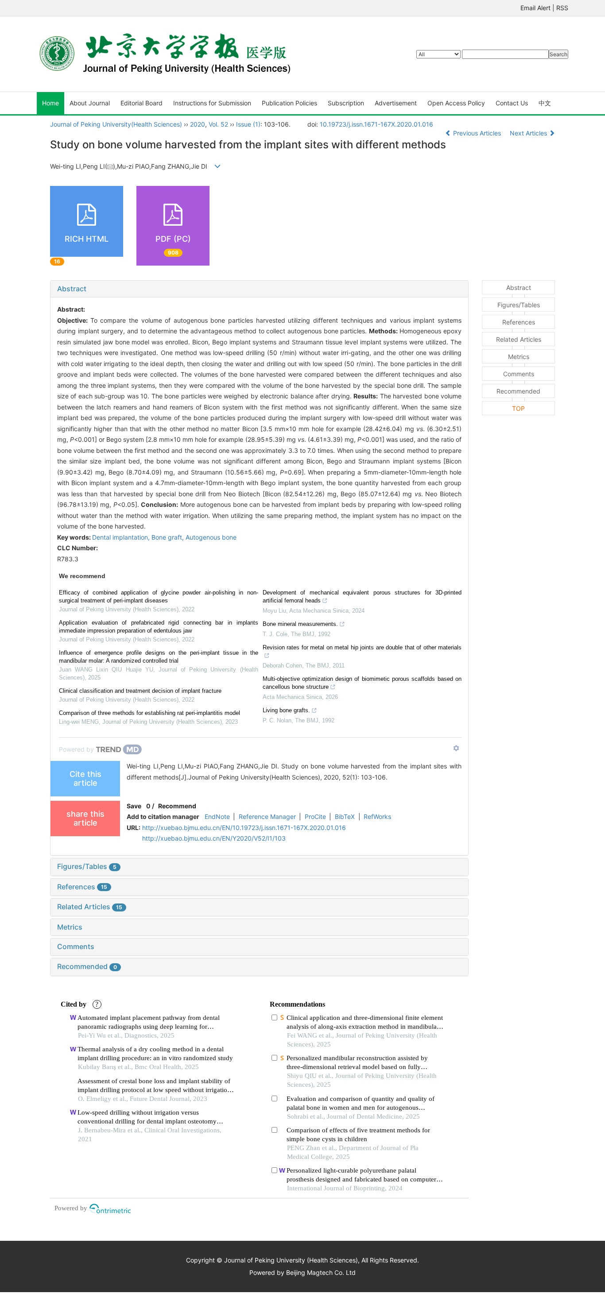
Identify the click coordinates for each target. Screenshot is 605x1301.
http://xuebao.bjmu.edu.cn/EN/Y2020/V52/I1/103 (214, 838)
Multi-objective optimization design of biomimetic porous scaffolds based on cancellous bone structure (362, 683)
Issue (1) (248, 124)
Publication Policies (289, 103)
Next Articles (529, 133)
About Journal (90, 103)
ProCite (315, 816)
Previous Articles (477, 133)
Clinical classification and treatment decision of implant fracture (140, 690)
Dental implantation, (121, 537)
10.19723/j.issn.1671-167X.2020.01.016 (376, 124)
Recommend (177, 806)
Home (50, 103)
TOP (518, 408)
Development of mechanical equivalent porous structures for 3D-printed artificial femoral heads (362, 596)
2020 (197, 124)
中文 (545, 103)
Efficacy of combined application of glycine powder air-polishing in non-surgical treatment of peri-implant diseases (158, 596)
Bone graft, (168, 537)
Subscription (346, 103)
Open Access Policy (456, 103)
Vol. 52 (218, 124)
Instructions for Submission (212, 103)
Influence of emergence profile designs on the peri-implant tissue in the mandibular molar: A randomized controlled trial (158, 656)
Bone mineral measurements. (300, 624)
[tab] (259, 289)
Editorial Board (141, 103)
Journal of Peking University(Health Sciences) (116, 124)
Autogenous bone (211, 537)
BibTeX (345, 816)
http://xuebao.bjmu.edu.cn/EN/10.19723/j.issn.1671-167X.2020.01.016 (244, 827)
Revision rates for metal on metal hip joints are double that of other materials (362, 647)
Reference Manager (267, 816)
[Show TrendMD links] (456, 748)
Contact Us (512, 103)
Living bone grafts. (286, 710)
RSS (562, 8)
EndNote (217, 816)
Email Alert (535, 8)
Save (134, 806)
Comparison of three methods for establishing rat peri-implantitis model (149, 713)
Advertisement (396, 103)
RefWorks (377, 816)
